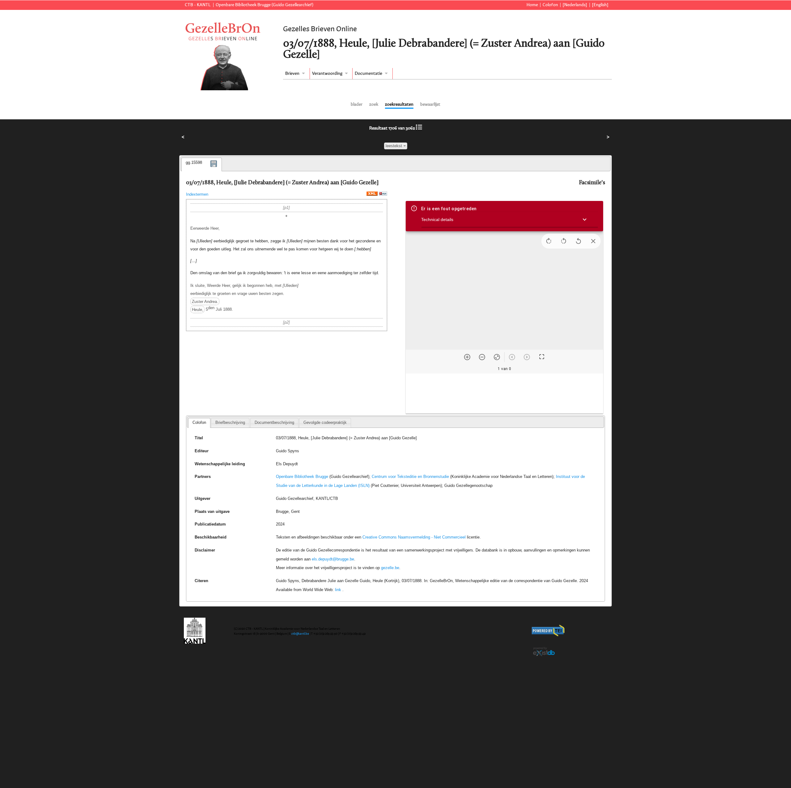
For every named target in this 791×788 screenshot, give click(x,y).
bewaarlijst (430, 104)
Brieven (292, 73)
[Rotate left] (563, 241)
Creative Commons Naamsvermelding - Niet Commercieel (414, 537)
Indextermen (197, 194)
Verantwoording (327, 73)
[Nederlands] (575, 5)
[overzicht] (419, 128)
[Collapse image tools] (593, 241)
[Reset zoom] (496, 357)
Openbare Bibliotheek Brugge (302, 476)
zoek (373, 104)
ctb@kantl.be (300, 633)
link (338, 589)
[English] (600, 5)
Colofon (550, 5)
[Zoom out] (482, 357)
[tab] (201, 164)
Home (532, 5)
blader (356, 104)
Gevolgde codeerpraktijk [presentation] (325, 422)
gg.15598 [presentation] (194, 162)
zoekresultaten (399, 104)
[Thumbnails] (504, 393)
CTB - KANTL (198, 5)
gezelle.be (390, 567)
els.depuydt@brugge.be (333, 559)
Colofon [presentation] (199, 422)
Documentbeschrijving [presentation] (274, 422)
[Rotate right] (548, 241)
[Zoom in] (467, 357)
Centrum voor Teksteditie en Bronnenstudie (410, 476)
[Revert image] (578, 241)
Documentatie (368, 73)
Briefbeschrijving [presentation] (230, 422)
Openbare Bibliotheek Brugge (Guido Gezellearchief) (264, 5)
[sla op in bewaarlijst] (214, 168)
